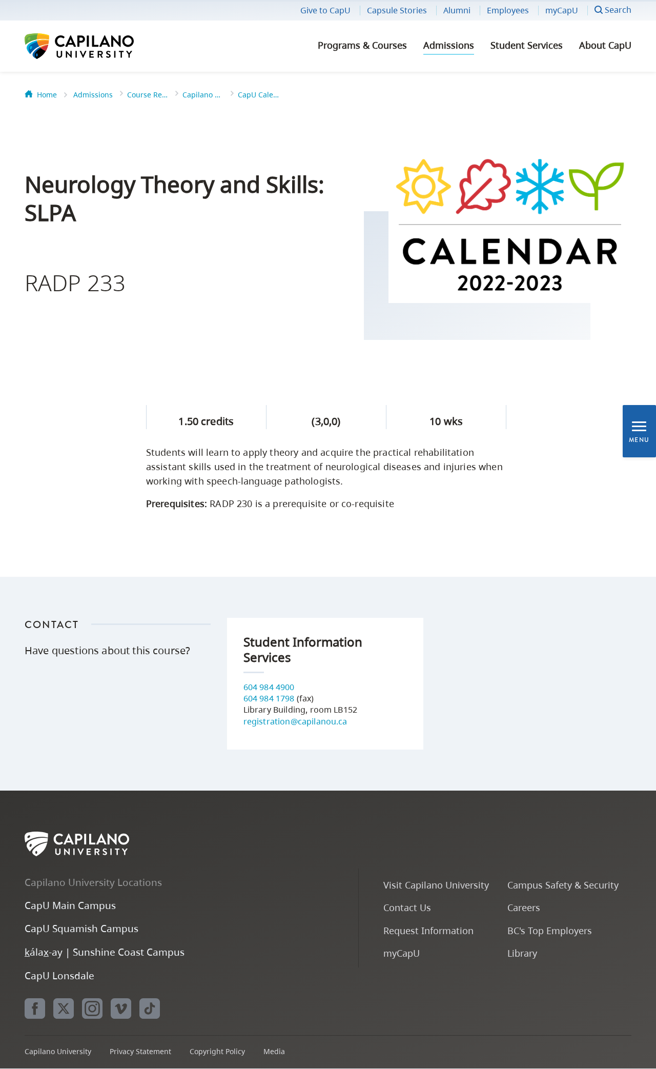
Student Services (526, 45)
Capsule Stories (397, 10)
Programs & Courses (362, 45)
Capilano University (107, 46)
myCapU (561, 10)
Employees (508, 10)
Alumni (456, 10)
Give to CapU (325, 10)
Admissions (448, 45)
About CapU (605, 45)
